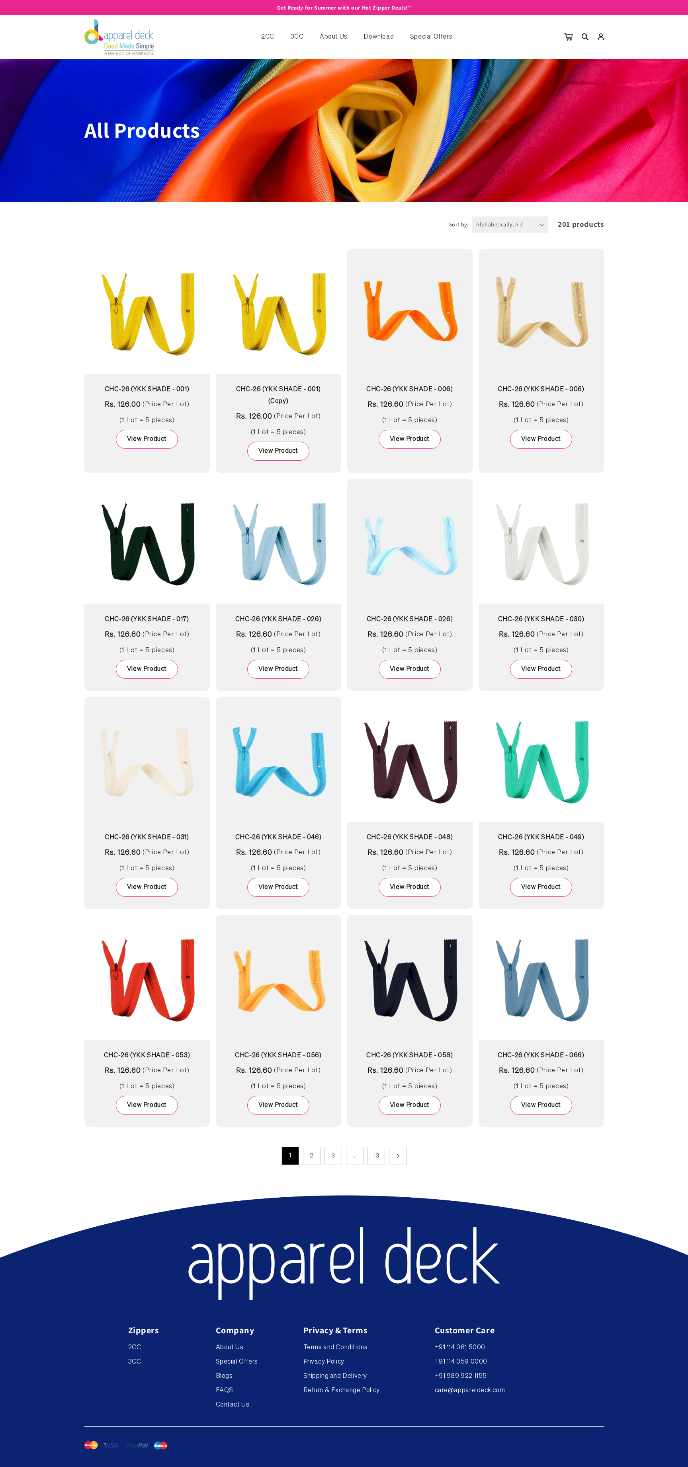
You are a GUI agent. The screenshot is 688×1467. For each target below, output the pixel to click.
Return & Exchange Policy (341, 1390)
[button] (585, 37)
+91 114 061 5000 (460, 1347)
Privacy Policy (323, 1362)
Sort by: (458, 224)
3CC (297, 37)
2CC (267, 37)
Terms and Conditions (335, 1347)
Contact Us (233, 1405)
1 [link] (290, 1155)
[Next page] (397, 1156)
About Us (334, 37)
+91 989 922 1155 (461, 1376)
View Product (147, 439)
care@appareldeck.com (470, 1390)
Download (379, 37)
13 (376, 1156)
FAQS (224, 1390)
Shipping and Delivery (335, 1376)
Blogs (224, 1376)
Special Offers (431, 37)
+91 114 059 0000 (461, 1362)
